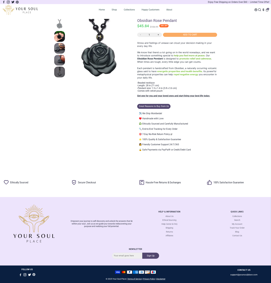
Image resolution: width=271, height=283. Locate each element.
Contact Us (237, 236)
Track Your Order (237, 228)
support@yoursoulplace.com (243, 275)
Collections (129, 9)
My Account (237, 224)
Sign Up (151, 255)
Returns (169, 232)
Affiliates (169, 236)
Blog (237, 232)
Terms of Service (134, 279)
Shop (114, 9)
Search (237, 220)
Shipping (169, 228)
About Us (169, 216)
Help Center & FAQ (169, 224)
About (169, 9)
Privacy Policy (149, 279)
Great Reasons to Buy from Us (154, 106)
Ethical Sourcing (169, 220)
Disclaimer (160, 279)
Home (102, 9)
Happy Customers (150, 9)
